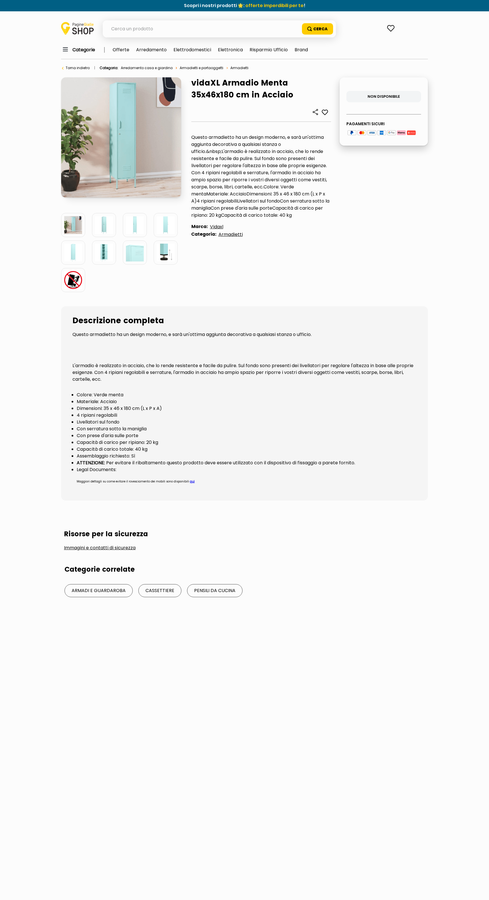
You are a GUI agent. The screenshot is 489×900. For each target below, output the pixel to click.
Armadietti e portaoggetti (201, 67)
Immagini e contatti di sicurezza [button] (100, 547)
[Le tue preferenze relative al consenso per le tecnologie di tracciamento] (479, 890)
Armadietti (239, 67)
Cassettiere (159, 590)
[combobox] (219, 28)
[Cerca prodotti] (317, 29)
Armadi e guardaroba (99, 590)
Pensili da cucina (214, 590)
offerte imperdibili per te (274, 5)
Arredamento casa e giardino (147, 67)
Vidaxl (216, 227)
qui (192, 481)
